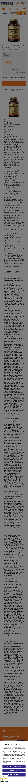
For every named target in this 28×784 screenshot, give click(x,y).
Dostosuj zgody (14, 770)
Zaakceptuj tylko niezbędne (14, 766)
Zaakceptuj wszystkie (14, 774)
